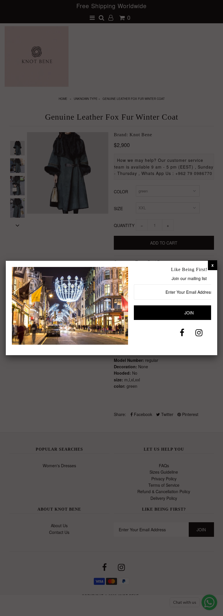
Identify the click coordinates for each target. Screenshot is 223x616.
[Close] (212, 265)
